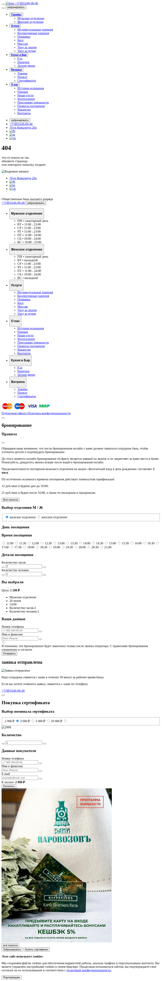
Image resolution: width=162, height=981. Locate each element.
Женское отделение (30, 22)
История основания (30, 88)
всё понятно (10, 945)
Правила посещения (31, 106)
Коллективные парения (33, 33)
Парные (22, 91)
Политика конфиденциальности (49, 413)
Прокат (22, 77)
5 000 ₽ (41, 721)
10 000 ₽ (57, 721)
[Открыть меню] (3, 4)
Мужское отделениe (30, 18)
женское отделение (54, 517)
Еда (19, 58)
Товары (22, 73)
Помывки (23, 36)
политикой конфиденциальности (89, 970)
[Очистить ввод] (40, 631)
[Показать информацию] (3, 442)
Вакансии (24, 109)
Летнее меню (26, 65)
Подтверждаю (11, 977)
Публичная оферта (14, 413)
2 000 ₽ (10, 721)
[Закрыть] (3, 8)
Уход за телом (26, 51)
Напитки (23, 62)
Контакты (24, 113)
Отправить (9, 653)
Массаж (22, 43)
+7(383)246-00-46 (21, 124)
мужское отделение (23, 517)
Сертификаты (26, 80)
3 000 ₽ (25, 721)
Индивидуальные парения (35, 29)
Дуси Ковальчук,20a (23, 127)
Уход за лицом (27, 47)
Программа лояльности (33, 102)
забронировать (16, 7)
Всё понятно (10, 499)
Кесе (20, 40)
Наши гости (25, 95)
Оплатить (9, 786)
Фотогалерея (26, 99)
